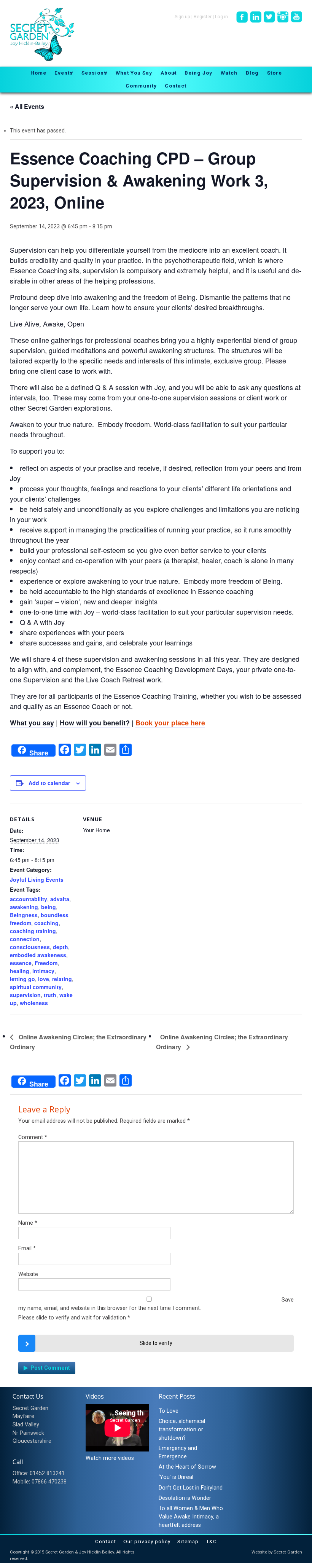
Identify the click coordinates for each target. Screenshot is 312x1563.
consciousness (30, 947)
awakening (24, 907)
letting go (22, 979)
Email (27, 1248)
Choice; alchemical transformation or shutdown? (182, 1429)
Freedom (46, 963)
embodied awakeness (38, 955)
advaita (59, 899)
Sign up (182, 16)
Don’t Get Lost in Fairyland (191, 1488)
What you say (32, 723)
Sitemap (188, 1541)
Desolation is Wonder (185, 1498)
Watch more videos (110, 1458)
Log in (221, 16)
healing (19, 971)
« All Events (27, 106)
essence (21, 963)
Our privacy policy (146, 1541)
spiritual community (36, 987)
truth (50, 995)
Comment (32, 1137)
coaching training (33, 931)
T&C (211, 1541)
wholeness (34, 1003)
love (43, 979)
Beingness (24, 915)
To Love (168, 1411)
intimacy (43, 971)
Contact (105, 1541)
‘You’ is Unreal (176, 1477)
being (48, 907)
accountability (28, 899)
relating (62, 979)
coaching (46, 923)
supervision (25, 995)
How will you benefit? (95, 723)
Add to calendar (49, 783)
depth (60, 947)
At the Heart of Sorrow (187, 1467)
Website (28, 1274)
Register (203, 16)
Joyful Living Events (37, 879)
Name (27, 1223)
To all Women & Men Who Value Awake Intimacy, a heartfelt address (191, 1516)
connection (25, 939)
